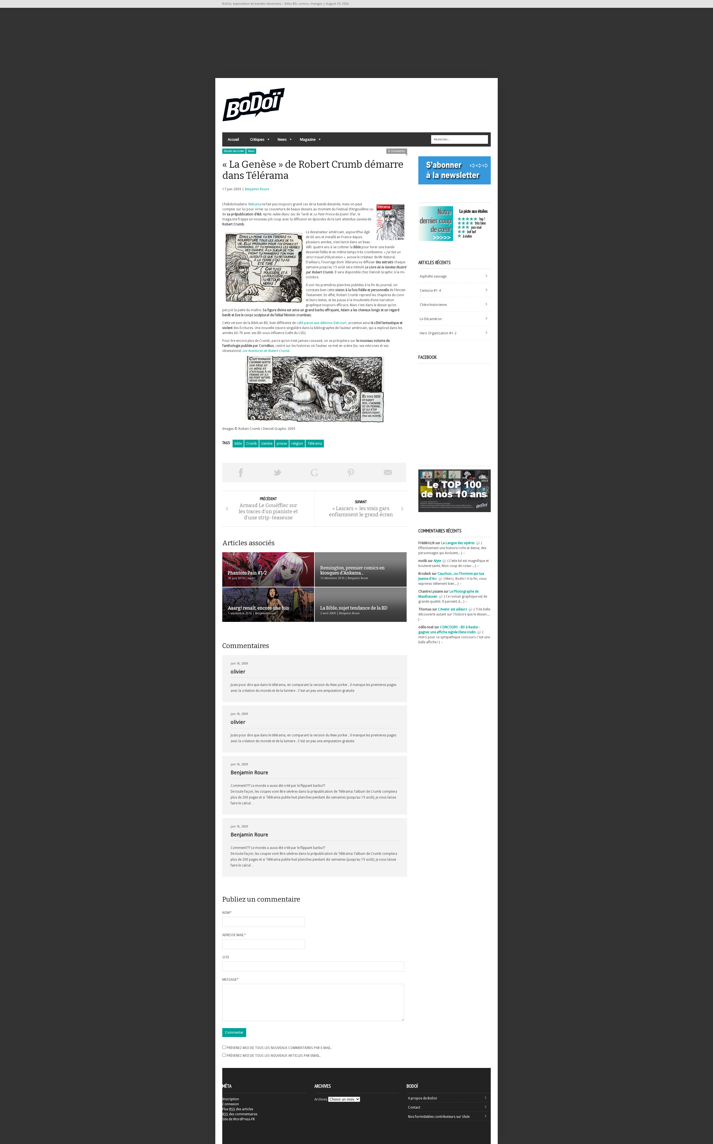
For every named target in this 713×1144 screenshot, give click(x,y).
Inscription (230, 1099)
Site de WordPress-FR (238, 1119)
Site (225, 957)
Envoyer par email (388, 472)
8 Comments (397, 151)
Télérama (254, 204)
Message (230, 980)
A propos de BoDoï (422, 1098)
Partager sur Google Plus (314, 472)
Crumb (251, 444)
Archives (320, 1099)
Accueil (233, 139)
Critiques (254, 140)
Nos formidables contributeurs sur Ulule (439, 1117)
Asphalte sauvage (433, 276)
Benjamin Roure (257, 189)
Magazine (305, 140)
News (279, 140)
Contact (414, 1107)
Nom (227, 913)
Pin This (351, 472)
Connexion (230, 1104)
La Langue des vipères (458, 543)
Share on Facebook (240, 472)
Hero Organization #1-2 (438, 333)
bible (238, 444)
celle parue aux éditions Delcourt (321, 323)
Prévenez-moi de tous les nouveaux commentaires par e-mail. (279, 1048)
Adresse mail (234, 935)
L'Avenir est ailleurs (452, 609)
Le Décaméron (431, 319)
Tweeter (277, 472)
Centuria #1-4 (430, 291)
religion (297, 444)
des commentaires (239, 1114)
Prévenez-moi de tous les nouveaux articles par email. (274, 1056)
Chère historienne (433, 305)
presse (282, 444)
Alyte (437, 561)
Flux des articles (237, 1109)
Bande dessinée (234, 151)
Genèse (266, 444)
